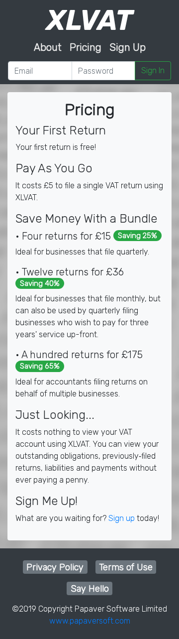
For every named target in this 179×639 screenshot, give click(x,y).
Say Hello (90, 588)
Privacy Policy (55, 567)
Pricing (85, 47)
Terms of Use (126, 567)
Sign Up (127, 47)
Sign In (153, 70)
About (48, 47)
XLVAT (89, 20)
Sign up (121, 518)
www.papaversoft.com (89, 621)
